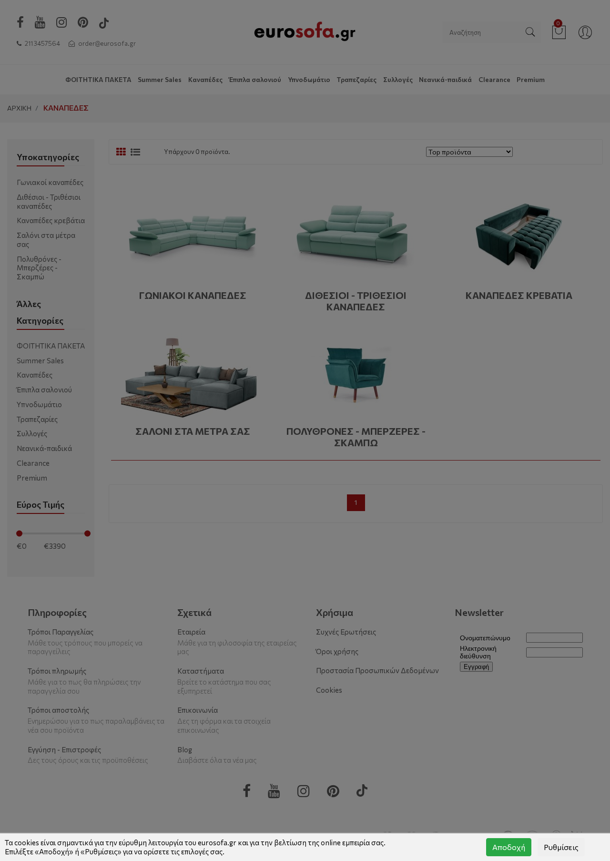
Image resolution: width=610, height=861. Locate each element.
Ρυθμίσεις (561, 846)
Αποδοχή (508, 846)
